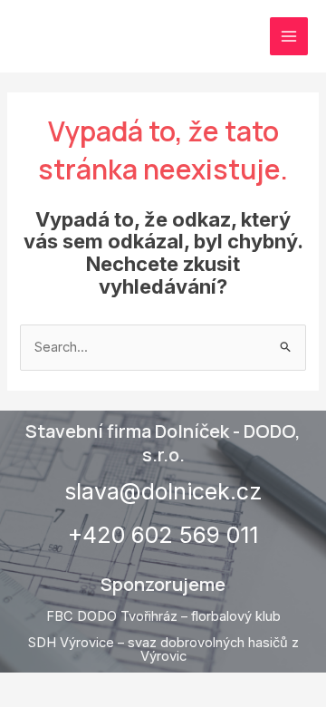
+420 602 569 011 (163, 534)
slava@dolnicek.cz (163, 491)
